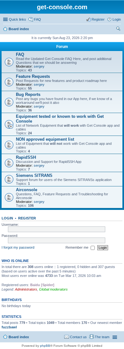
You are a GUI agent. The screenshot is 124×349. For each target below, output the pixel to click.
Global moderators (53, 289)
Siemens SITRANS (34, 175)
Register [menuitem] (98, 19)
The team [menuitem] (102, 337)
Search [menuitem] (118, 29)
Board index (19, 29)
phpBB (45, 345)
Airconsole (26, 189)
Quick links (17, 19)
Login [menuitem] (117, 19)
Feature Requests (33, 76)
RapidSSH (26, 157)
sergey (39, 66)
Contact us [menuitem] (78, 337)
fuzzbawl (9, 327)
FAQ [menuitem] (37, 19)
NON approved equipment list (45, 139)
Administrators (26, 289)
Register (27, 218)
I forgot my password (18, 247)
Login (7, 218)
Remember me (77, 247)
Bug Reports (28, 94)
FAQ (20, 54)
